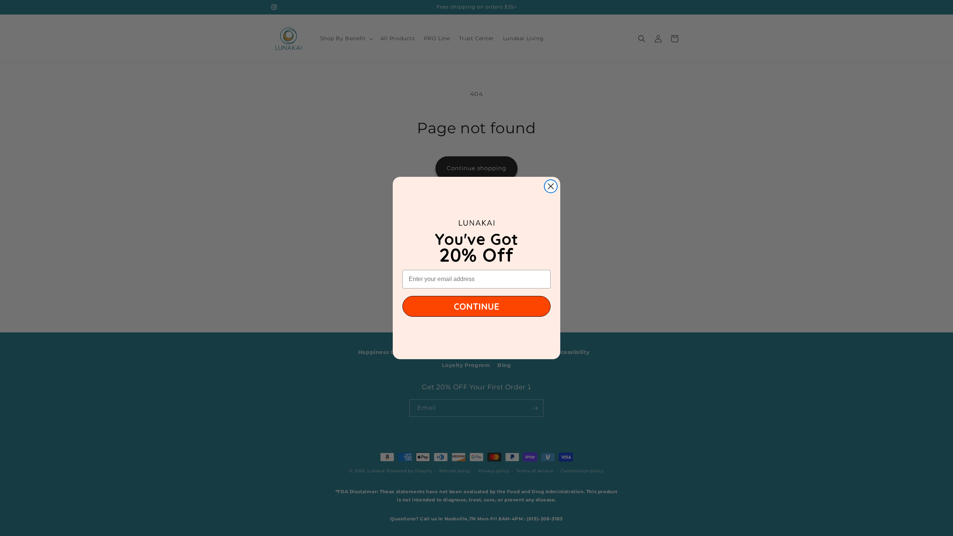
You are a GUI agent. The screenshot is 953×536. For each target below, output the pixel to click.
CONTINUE (476, 306)
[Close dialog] (550, 186)
